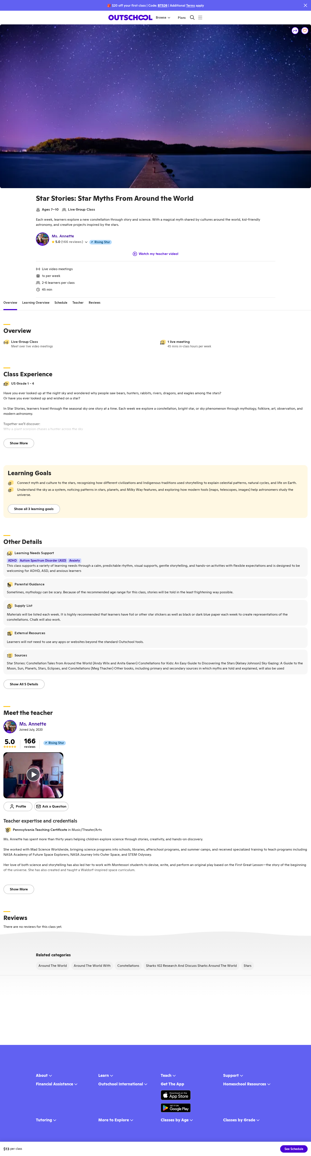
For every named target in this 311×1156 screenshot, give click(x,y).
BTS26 (162, 5)
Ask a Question (54, 806)
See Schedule (293, 1149)
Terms (190, 5)
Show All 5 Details (24, 684)
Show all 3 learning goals (34, 509)
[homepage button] (130, 17)
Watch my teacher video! (158, 254)
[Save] (304, 30)
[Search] (192, 17)
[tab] (10, 303)
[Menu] (200, 17)
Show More (19, 443)
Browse (161, 17)
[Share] (295, 30)
